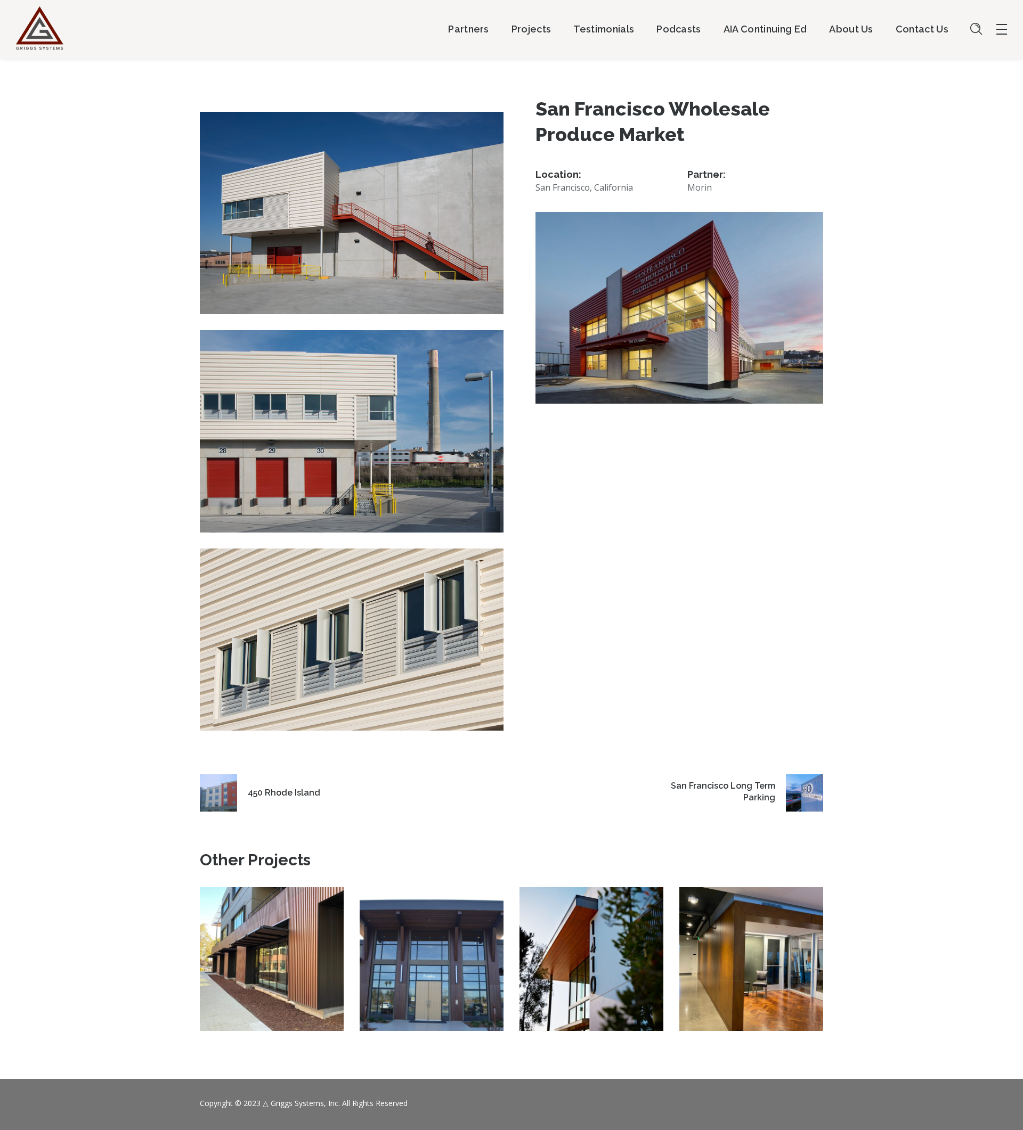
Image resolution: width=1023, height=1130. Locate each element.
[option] (272, 967)
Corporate (272, 980)
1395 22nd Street (751, 948)
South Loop (591, 948)
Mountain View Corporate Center (272, 948)
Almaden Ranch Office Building (431, 948)
